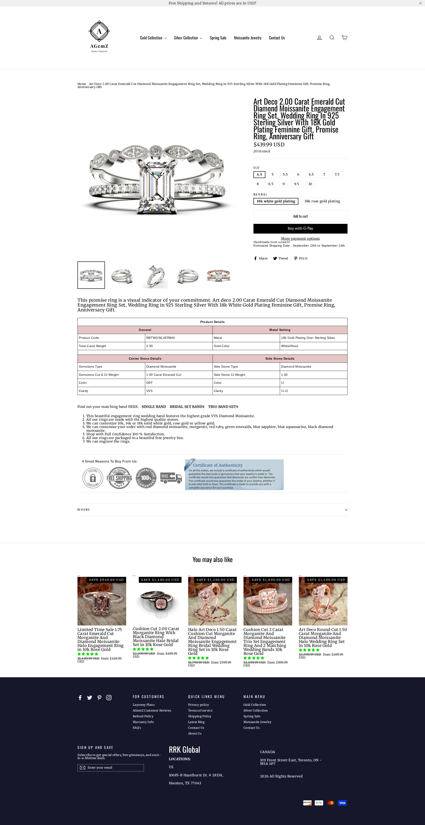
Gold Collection (151, 37)
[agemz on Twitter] (89, 697)
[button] (88, 654)
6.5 (311, 174)
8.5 (270, 184)
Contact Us (277, 37)
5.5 (285, 174)
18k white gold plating (276, 201)
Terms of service (200, 710)
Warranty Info (143, 722)
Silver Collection (186, 37)
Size (256, 168)
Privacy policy (198, 705)
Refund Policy (143, 716)
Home (81, 84)
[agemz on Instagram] (109, 697)
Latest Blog (196, 722)
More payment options (300, 239)
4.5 (259, 174)
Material (260, 194)
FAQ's (137, 728)
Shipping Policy (200, 716)
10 (310, 184)
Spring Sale (218, 37)
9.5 (296, 184)
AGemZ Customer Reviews (152, 710)
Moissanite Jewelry (247, 37)
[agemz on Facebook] (80, 697)
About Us (194, 733)
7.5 (337, 174)
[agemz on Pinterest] (99, 697)
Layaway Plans (144, 705)
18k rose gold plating (322, 201)
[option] (157, 177)
